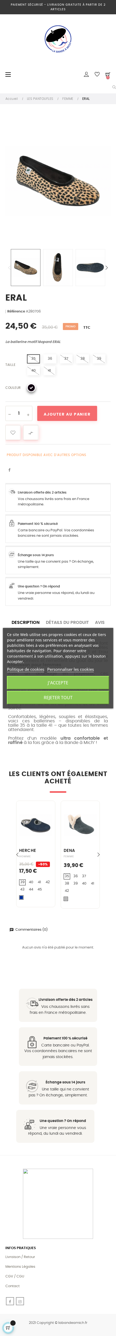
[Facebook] (9, 1301)
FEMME (69, 856)
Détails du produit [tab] (67, 622)
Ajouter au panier (67, 414)
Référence (16, 311)
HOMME (25, 856)
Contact (12, 1286)
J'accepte (58, 683)
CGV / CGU (14, 1276)
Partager (9, 470)
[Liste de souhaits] (13, 432)
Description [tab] (26, 622)
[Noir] (31, 387)
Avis (100, 622)
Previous (9, 267)
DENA (69, 851)
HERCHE (27, 851)
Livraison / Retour (20, 1257)
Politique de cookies (25, 669)
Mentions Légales (20, 1267)
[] (29, 841)
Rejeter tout (58, 698)
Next (106, 267)
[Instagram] (19, 1301)
